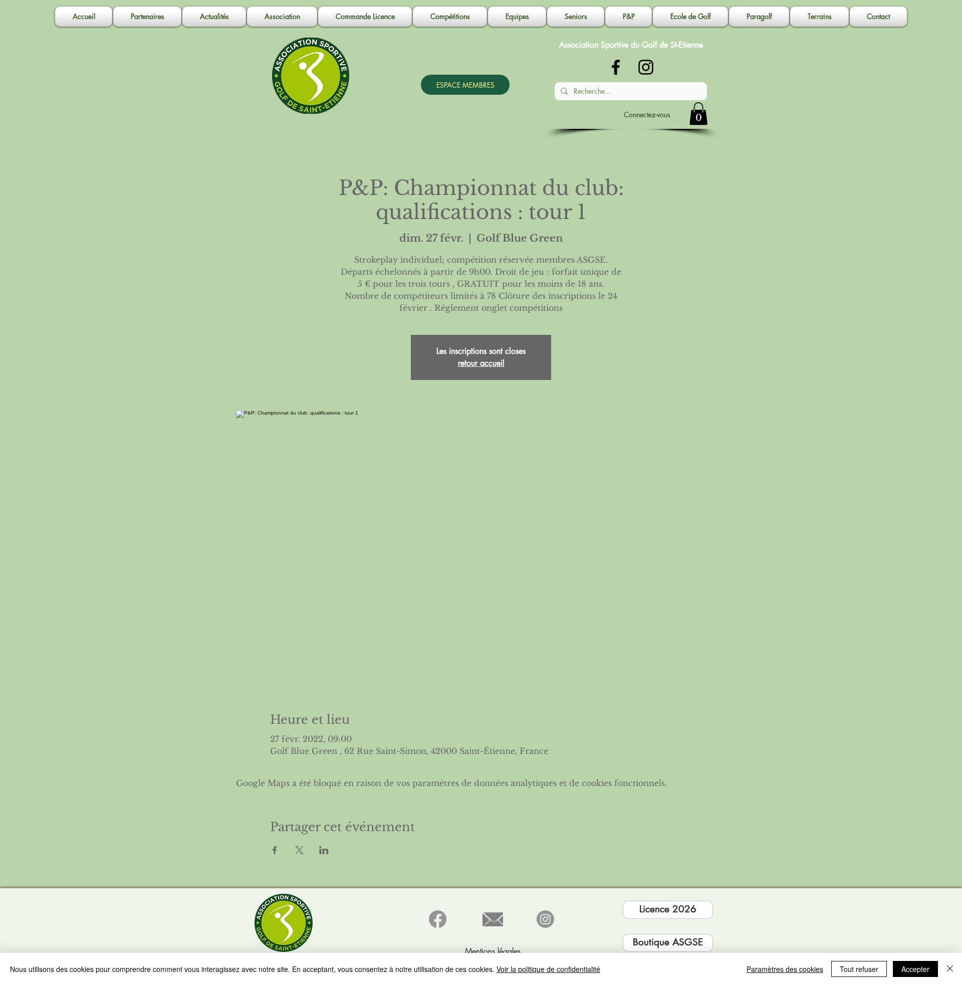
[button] (282, 17)
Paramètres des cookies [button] (785, 969)
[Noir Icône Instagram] (646, 67)
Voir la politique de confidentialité (548, 969)
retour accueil (481, 363)
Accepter (915, 969)
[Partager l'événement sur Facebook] (275, 850)
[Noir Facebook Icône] (616, 67)
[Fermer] (950, 969)
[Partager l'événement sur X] (299, 850)
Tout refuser (859, 969)
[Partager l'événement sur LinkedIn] (324, 850)
